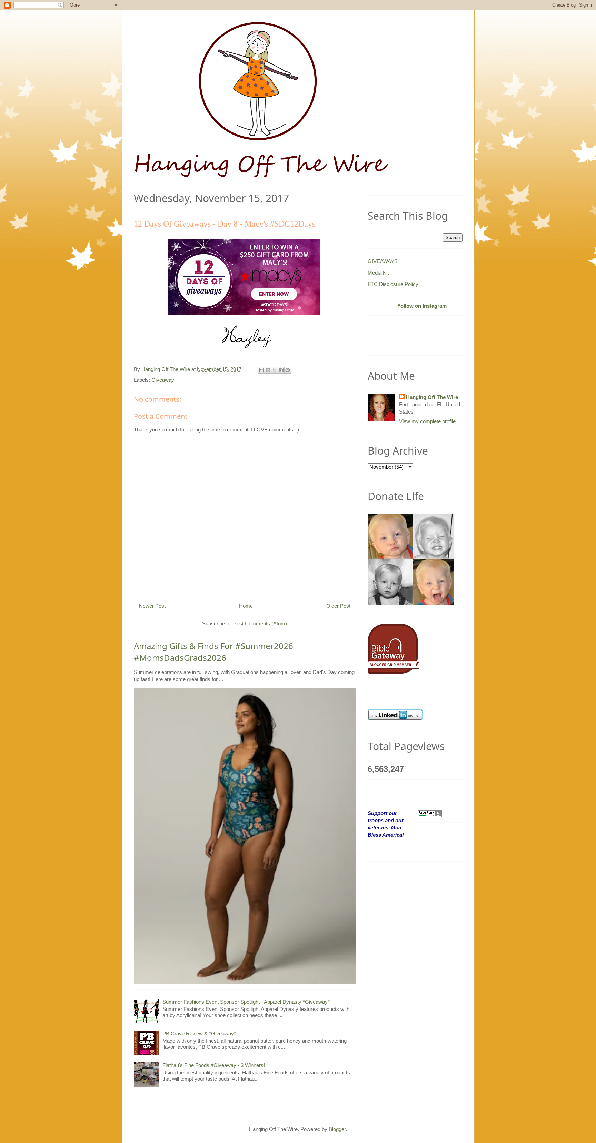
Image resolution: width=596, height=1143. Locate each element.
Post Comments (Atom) (260, 623)
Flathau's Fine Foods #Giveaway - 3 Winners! (213, 1065)
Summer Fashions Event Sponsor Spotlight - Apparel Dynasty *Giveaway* (246, 1002)
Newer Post (152, 606)
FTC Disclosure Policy (393, 284)
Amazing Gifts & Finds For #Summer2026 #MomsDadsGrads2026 (213, 651)
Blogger (337, 1129)
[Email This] (261, 370)
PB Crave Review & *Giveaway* (199, 1033)
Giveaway (162, 380)
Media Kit (378, 273)
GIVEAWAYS (383, 261)
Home (246, 606)
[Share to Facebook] (281, 370)
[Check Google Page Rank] (430, 813)
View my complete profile (427, 421)
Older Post (338, 606)
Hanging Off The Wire (432, 397)
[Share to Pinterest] (287, 370)
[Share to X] (274, 370)
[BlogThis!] (268, 370)
